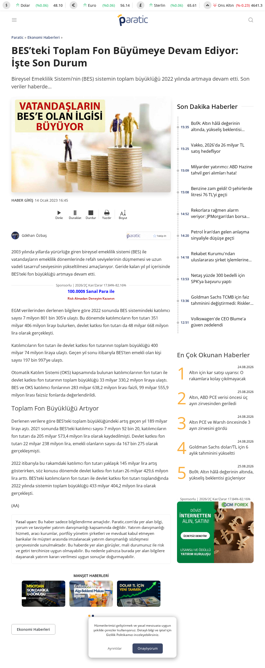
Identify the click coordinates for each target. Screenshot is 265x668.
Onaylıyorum (148, 648)
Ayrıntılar (115, 648)
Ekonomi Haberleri (43, 37)
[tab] (89, 616)
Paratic (17, 37)
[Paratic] (132, 20)
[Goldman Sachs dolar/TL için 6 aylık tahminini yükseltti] (138, 594)
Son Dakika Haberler (207, 106)
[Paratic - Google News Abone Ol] (149, 237)
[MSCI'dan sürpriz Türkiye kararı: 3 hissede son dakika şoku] (43, 594)
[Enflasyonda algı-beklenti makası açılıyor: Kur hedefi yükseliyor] (91, 594)
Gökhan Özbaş (34, 235)
